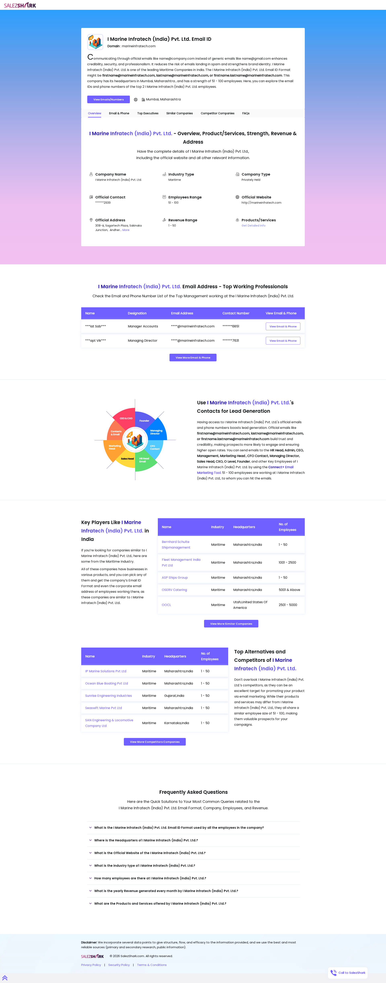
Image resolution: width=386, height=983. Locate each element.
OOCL (166, 605)
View (283, 326)
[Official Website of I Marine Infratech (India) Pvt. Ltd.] (136, 99)
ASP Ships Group (175, 577)
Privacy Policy (91, 965)
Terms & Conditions (152, 965)
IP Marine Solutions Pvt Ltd (105, 671)
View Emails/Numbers (108, 99)
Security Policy (119, 965)
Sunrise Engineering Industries (108, 695)
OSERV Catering (174, 590)
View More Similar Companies (231, 624)
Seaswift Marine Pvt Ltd (103, 708)
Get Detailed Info (254, 226)
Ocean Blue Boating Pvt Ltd (106, 683)
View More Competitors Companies (155, 742)
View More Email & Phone (193, 358)
